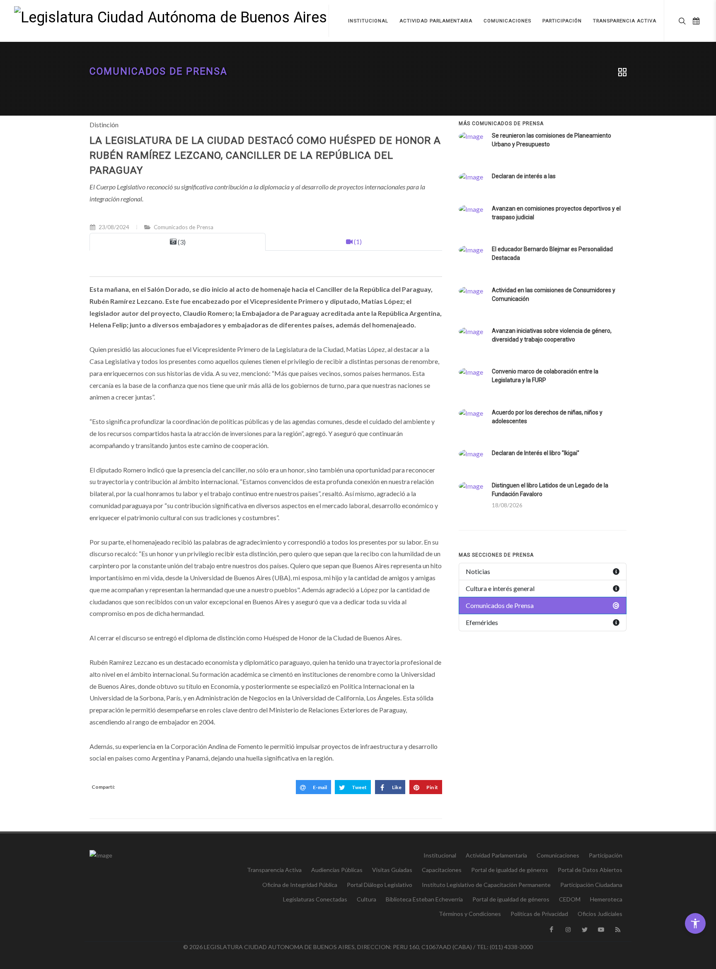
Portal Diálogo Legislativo (379, 884)
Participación (605, 855)
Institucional (439, 855)
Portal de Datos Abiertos (590, 869)
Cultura (366, 899)
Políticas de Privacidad (539, 913)
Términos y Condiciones (470, 913)
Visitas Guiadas (392, 869)
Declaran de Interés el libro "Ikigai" (535, 453)
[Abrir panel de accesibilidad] (695, 923)
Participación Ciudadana (591, 884)
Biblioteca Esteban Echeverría (424, 899)
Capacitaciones (442, 869)
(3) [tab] (181, 242)
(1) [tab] (357, 241)
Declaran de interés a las (524, 176)
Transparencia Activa (274, 869)
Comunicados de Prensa (158, 71)
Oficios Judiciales (600, 913)
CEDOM (570, 899)
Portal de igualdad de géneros (509, 869)
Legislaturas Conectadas (315, 899)
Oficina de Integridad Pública (299, 884)
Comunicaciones (558, 855)
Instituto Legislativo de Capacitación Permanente (486, 884)
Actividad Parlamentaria (496, 855)
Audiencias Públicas (337, 869)
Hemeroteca (606, 899)
